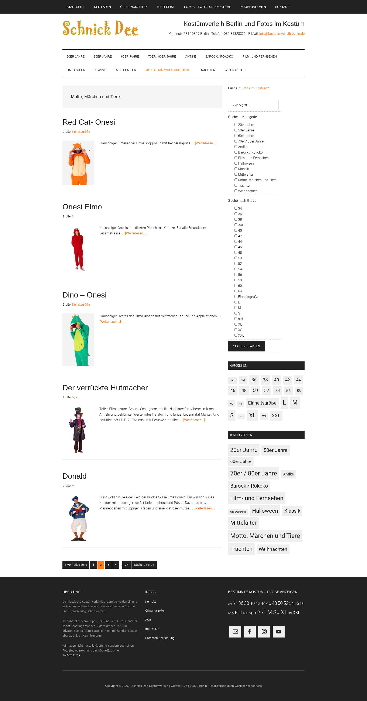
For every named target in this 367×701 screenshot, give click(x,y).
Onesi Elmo (82, 206)
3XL (240, 225)
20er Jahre (245, 125)
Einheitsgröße (81, 131)
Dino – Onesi (84, 295)
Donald (74, 476)
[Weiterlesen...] (205, 143)
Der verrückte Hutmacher (105, 387)
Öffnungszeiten (155, 610)
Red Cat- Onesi (88, 122)
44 (239, 242)
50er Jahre (245, 130)
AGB (148, 619)
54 (239, 269)
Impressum (152, 628)
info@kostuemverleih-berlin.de (282, 34)
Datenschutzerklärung (160, 638)
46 (239, 247)
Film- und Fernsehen (253, 158)
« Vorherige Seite (77, 564)
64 (239, 291)
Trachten (244, 185)
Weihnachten (247, 191)
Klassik (243, 169)
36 (239, 214)
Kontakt (150, 601)
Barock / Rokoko (250, 152)
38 (239, 219)
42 (239, 236)
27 (128, 564)
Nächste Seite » (145, 564)
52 (239, 264)
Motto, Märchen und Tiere (257, 180)
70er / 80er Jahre (250, 141)
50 (239, 258)
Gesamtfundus (238, 512)
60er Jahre (245, 136)
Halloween (245, 163)
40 (239, 230)
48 (239, 253)
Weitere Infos (71, 655)
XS (239, 330)
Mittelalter (245, 174)
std (240, 319)
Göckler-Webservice (248, 685)
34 (239, 208)
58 (239, 280)
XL (77, 397)
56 (239, 275)
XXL (240, 335)
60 (239, 286)
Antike (242, 147)
